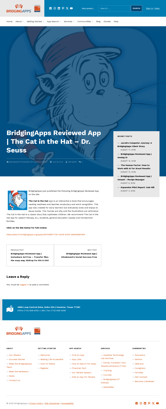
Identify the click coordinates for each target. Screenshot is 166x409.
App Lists (76, 359)
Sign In (149, 8)
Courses (107, 375)
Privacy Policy (36, 403)
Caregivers (140, 368)
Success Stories (17, 359)
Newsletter (108, 387)
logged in (24, 284)
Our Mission (15, 355)
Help (157, 8)
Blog (98, 21)
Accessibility (67, 403)
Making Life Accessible (51, 359)
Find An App (78, 355)
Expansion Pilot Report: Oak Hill (137, 187)
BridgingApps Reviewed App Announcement (28, 162)
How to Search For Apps (84, 364)
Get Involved (141, 377)
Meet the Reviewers (19, 371)
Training (107, 370)
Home (9, 21)
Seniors (138, 359)
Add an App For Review (83, 377)
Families (139, 372)
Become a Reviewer (144, 381)
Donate (107, 21)
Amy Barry (72, 162)
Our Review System (81, 372)
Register (44, 368)
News (12, 376)
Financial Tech (79, 368)
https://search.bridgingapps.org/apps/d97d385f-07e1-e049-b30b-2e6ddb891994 (45, 234)
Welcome (45, 355)
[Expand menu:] (23, 21)
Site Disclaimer (52, 403)
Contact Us (14, 380)
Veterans (139, 364)
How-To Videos (47, 364)
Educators (140, 355)
